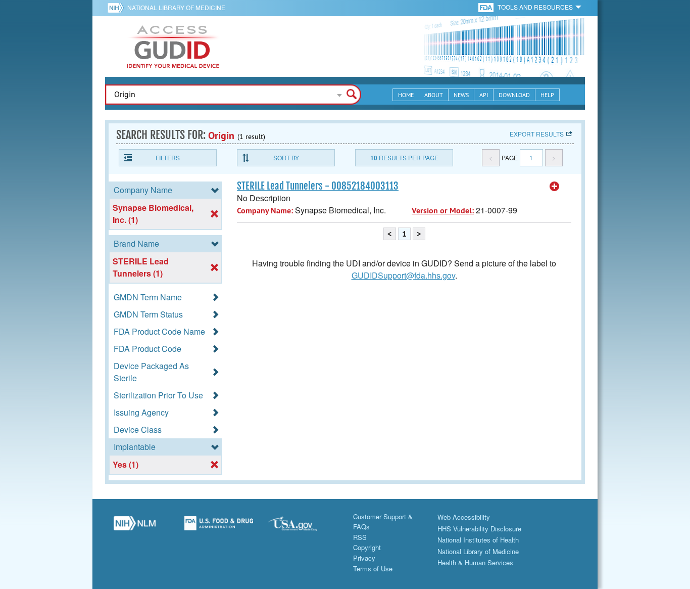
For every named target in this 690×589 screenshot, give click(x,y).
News (461, 95)
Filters (168, 157)
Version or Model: (443, 210)
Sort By (286, 157)
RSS (360, 537)
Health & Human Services (475, 562)
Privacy (364, 558)
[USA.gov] (302, 527)
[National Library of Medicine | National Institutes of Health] (134, 527)
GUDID (173, 46)
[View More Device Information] (555, 187)
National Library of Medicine (176, 7)
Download (514, 95)
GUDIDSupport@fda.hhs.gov (403, 275)
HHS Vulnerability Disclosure (479, 528)
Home (406, 95)
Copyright (367, 547)
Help (547, 95)
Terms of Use (372, 568)
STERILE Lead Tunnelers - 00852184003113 (318, 186)
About (433, 95)
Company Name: (265, 210)
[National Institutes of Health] (117, 8)
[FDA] (486, 7)
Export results (537, 133)
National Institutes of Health (478, 540)
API (483, 95)
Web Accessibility (463, 517)
